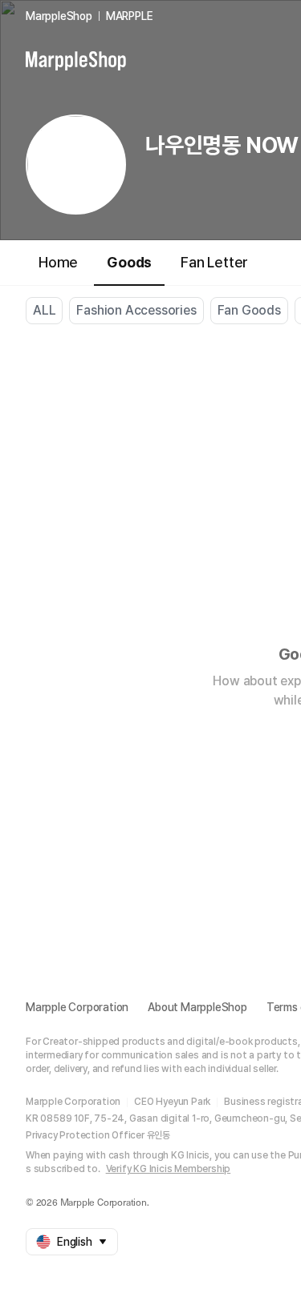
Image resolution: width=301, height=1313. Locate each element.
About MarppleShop (197, 1007)
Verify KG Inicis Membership (168, 1168)
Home (58, 262)
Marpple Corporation (77, 1007)
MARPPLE (129, 16)
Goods (129, 262)
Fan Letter (214, 262)
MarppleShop (59, 16)
